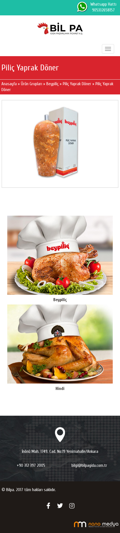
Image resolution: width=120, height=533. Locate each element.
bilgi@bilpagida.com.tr (89, 465)
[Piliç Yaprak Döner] (60, 143)
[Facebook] (48, 505)
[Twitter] (60, 505)
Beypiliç (52, 84)
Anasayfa (9, 84)
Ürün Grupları (32, 84)
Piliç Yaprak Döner (77, 84)
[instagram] (71, 505)
